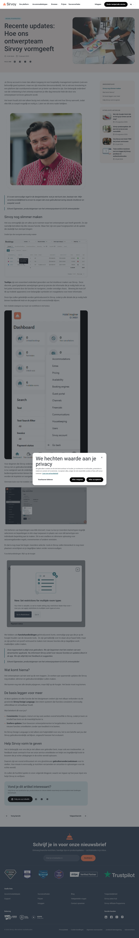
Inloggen (98, 4)
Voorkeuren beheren (45, 480)
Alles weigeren (77, 480)
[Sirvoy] (9, 4)
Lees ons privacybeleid (50, 473)
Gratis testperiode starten (116, 4)
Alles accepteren (95, 480)
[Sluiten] (101, 457)
